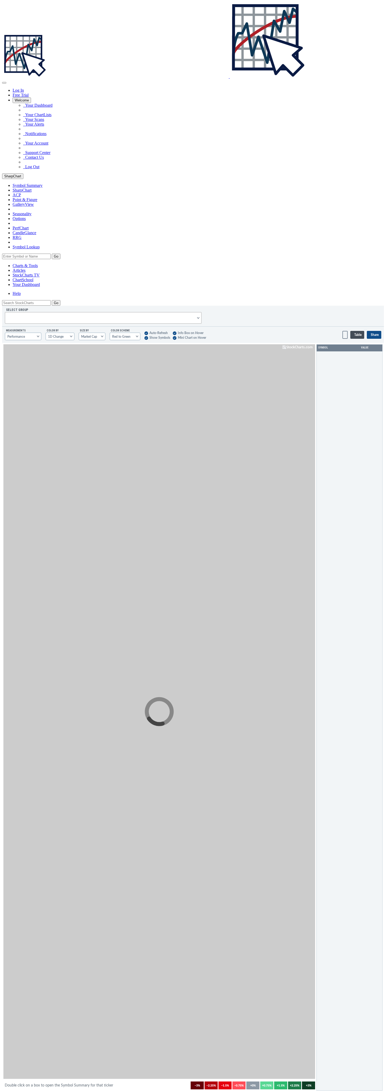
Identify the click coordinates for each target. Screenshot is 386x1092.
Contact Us (33, 157)
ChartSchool (23, 280)
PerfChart (21, 228)
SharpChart (12, 176)
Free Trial (21, 95)
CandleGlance (24, 232)
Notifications (34, 133)
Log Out (31, 167)
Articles (19, 270)
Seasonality (22, 214)
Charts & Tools (25, 265)
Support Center (36, 152)
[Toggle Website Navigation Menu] (4, 83)
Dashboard (26, 284)
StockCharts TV (26, 275)
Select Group (17, 309)
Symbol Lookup (26, 247)
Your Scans (33, 119)
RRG (17, 237)
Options (19, 218)
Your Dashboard (38, 105)
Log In (18, 90)
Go (56, 256)
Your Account (35, 143)
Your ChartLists (37, 114)
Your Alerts (33, 124)
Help (17, 293)
